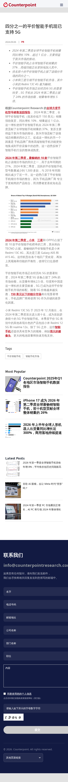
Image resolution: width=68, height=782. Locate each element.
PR (22, 41)
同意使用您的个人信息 (19, 693)
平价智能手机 (14, 356)
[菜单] (62, 5)
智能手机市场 (32, 356)
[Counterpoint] (19, 4)
